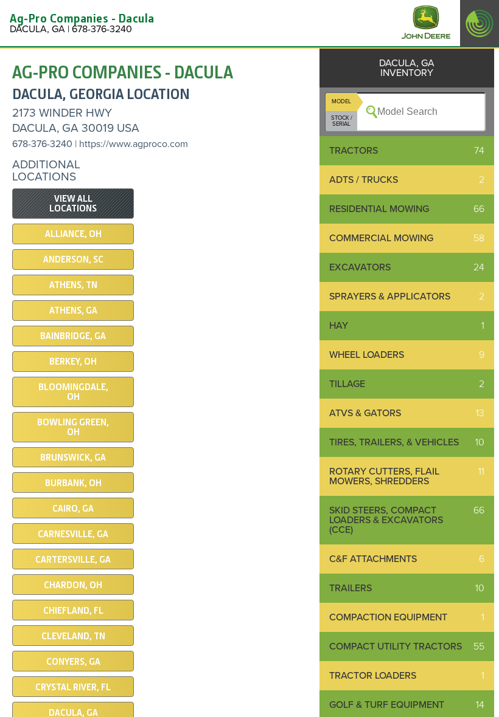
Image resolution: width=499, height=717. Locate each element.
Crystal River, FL (73, 687)
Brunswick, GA (73, 457)
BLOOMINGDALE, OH (73, 392)
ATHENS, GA (73, 310)
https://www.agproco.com (133, 144)
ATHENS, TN (73, 285)
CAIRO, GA (73, 508)
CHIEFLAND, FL (73, 611)
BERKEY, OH (73, 361)
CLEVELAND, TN (73, 636)
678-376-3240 (42, 144)
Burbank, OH (73, 483)
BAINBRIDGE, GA (73, 336)
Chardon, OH (73, 585)
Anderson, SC (73, 259)
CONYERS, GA (73, 662)
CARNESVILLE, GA (73, 534)
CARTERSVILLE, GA (73, 559)
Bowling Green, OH (73, 427)
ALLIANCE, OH (73, 234)
